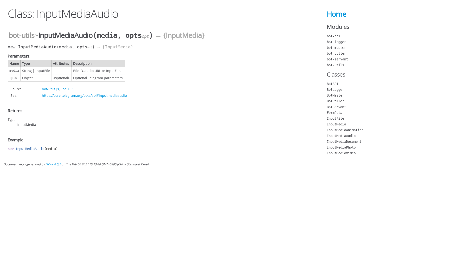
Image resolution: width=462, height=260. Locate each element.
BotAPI (332, 84)
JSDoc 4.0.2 (53, 164)
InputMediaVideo (341, 153)
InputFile (335, 118)
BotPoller (335, 101)
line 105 (67, 89)
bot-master (336, 48)
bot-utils (21, 35)
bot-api (333, 36)
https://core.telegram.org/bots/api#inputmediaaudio (84, 95)
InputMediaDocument (344, 141)
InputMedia (336, 124)
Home (336, 14)
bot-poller (336, 53)
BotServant (336, 107)
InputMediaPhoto (341, 147)
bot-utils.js (50, 89)
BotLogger (335, 89)
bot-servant (337, 59)
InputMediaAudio (341, 136)
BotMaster (335, 95)
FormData (334, 113)
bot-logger (336, 42)
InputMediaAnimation (345, 130)
